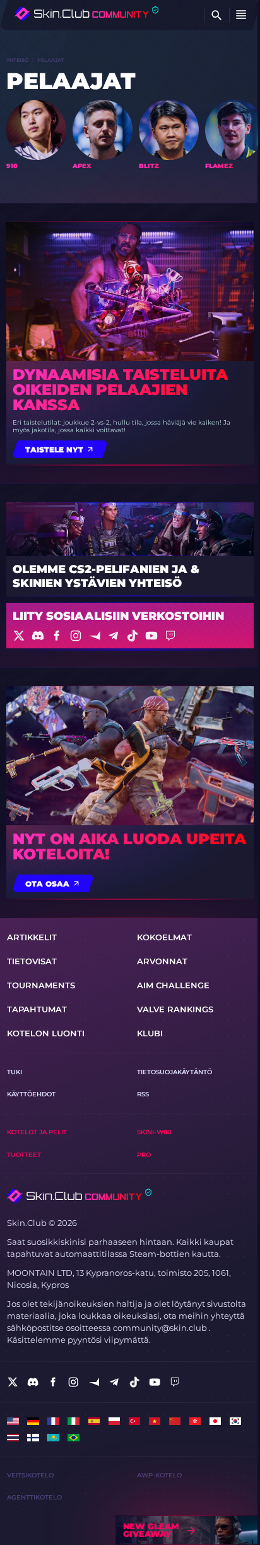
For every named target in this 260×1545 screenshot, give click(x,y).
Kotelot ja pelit (37, 1132)
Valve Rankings (175, 1009)
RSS (143, 1094)
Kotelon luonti (46, 1033)
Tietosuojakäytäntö (174, 1072)
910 (12, 166)
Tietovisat (32, 961)
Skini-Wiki (154, 1132)
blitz (149, 166)
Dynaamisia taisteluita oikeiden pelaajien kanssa (120, 390)
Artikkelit (32, 937)
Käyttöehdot (31, 1094)
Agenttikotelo (34, 1497)
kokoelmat (164, 937)
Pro (144, 1155)
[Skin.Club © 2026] (79, 1196)
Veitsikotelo (30, 1475)
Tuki (14, 1072)
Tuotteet (24, 1155)
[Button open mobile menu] (241, 15)
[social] (12, 1382)
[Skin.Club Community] (86, 13)
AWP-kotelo (159, 1475)
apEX (82, 166)
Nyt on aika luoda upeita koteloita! (129, 847)
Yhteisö (17, 60)
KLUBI (150, 1033)
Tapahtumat (37, 1009)
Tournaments (41, 985)
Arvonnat (162, 961)
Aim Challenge (173, 985)
